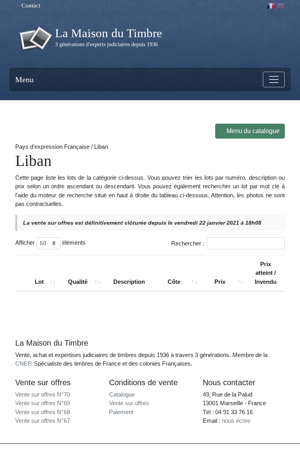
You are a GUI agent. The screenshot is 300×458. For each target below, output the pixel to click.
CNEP (23, 363)
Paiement (121, 412)
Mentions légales (166, 451)
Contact (30, 5)
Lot (39, 281)
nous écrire (236, 420)
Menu (24, 79)
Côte (174, 281)
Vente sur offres (129, 403)
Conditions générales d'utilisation (221, 451)
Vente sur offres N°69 (42, 403)
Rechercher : (187, 243)
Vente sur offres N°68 (42, 412)
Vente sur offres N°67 (42, 420)
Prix (219, 281)
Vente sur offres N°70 (42, 394)
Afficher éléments (50, 242)
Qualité (78, 281)
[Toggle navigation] (274, 79)
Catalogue (122, 394)
